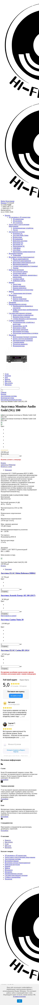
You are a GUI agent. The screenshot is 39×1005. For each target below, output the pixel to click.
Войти (3, 201)
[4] (6, 450)
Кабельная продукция (12, 864)
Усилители (8, 879)
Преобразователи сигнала (13, 873)
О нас (7, 844)
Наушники (8, 872)
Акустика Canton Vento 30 (12, 620)
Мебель (7, 868)
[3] (4, 450)
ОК (19, 1001)
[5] (7, 450)
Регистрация (10, 201)
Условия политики (19, 996)
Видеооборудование (12, 861)
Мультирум (8, 870)
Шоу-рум (8, 846)
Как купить (9, 842)
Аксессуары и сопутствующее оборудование (20, 857)
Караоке (7, 866)
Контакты (8, 847)
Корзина (3, 203)
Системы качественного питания (16, 875)
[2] (3, 450)
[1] (1, 450)
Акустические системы (13, 859)
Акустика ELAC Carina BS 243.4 (15, 650)
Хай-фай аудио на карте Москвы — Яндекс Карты (16, 755)
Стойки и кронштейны (12, 877)
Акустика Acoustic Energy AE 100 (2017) (18, 595)
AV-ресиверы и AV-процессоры (15, 855)
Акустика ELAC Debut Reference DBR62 (18, 573)
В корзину (5, 591)
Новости (8, 840)
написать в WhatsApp (8, 465)
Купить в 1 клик (6, 466)
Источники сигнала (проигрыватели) (17, 863)
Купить (3, 463)
